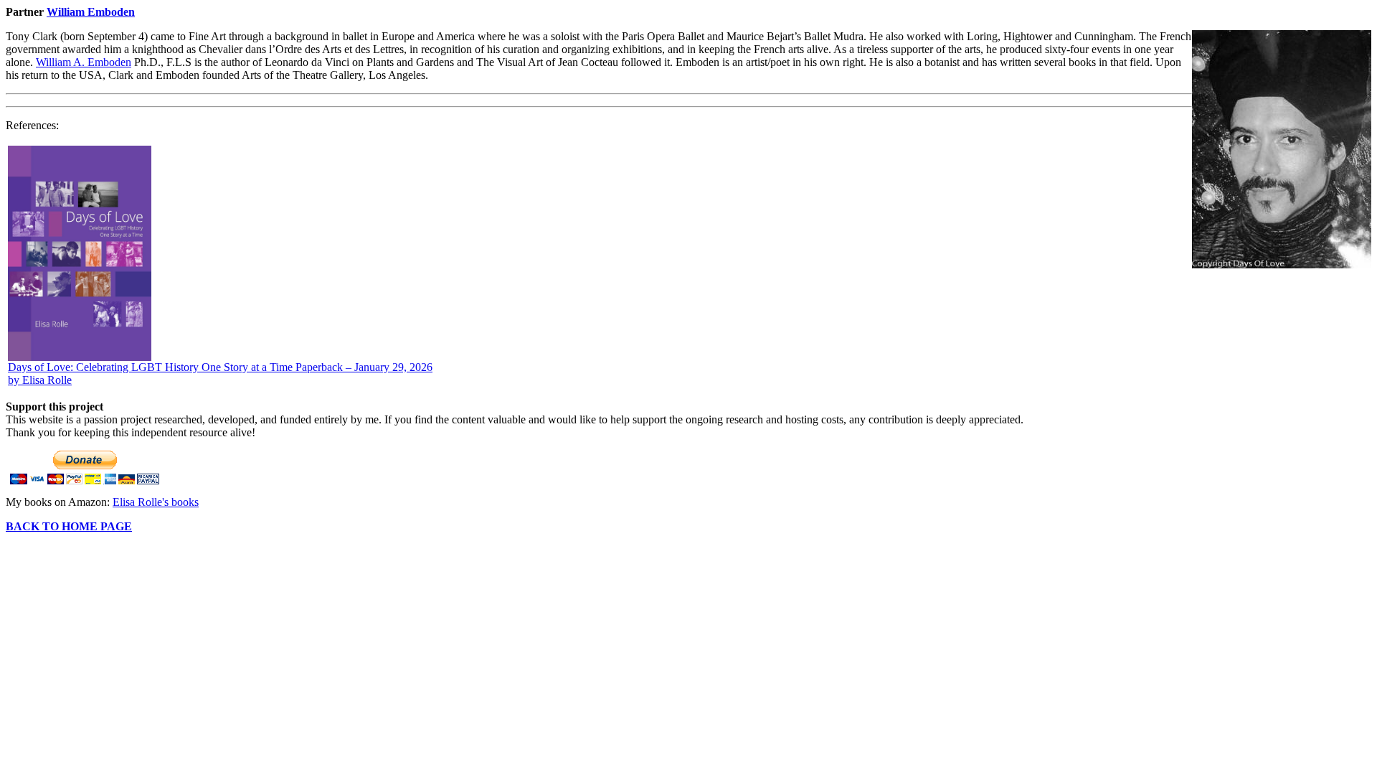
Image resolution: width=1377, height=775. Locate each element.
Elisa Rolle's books (156, 502)
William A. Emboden (83, 62)
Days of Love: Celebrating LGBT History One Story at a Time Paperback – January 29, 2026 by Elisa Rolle (220, 373)
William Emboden (91, 12)
